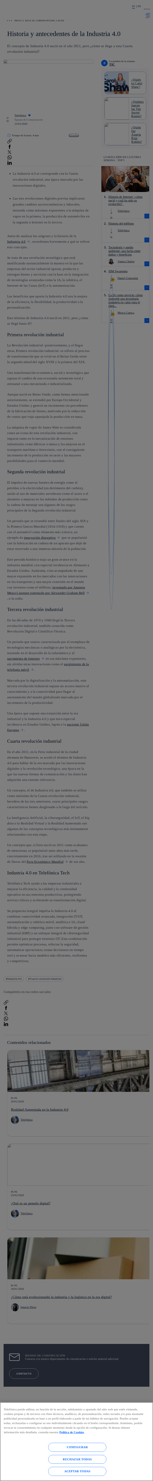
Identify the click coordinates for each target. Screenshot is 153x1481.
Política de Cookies (71, 1432)
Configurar (77, 1447)
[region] (76, 1441)
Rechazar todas (77, 1459)
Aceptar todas (77, 1471)
